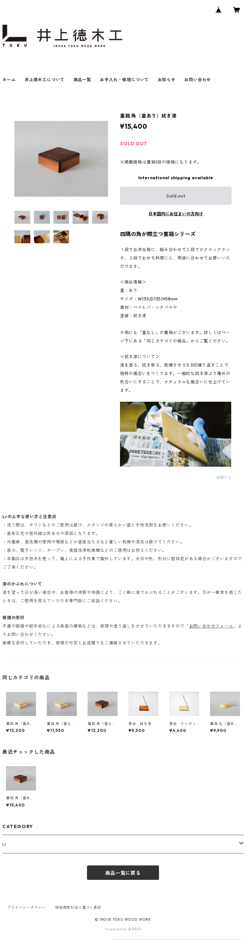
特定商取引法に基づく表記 (78, 907)
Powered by (116, 929)
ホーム (9, 79)
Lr (4, 844)
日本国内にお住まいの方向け (175, 214)
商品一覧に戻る (123, 873)
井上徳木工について (44, 79)
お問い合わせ (197, 79)
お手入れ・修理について (124, 79)
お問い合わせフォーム (211, 626)
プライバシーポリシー (26, 907)
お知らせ (167, 79)
